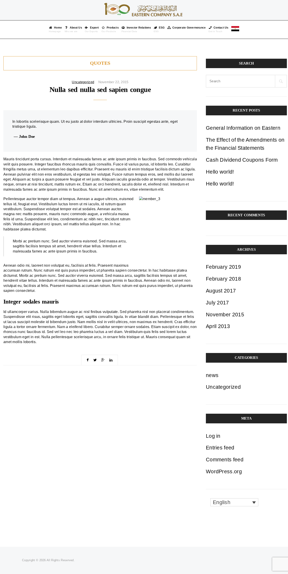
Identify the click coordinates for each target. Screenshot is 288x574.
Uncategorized (83, 82)
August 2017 (221, 291)
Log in (213, 436)
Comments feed (224, 459)
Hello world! (220, 172)
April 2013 (218, 326)
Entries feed (220, 448)
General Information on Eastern (243, 128)
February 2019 (223, 267)
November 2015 (225, 314)
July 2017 (217, 303)
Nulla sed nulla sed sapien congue (100, 89)
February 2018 (223, 279)
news (212, 375)
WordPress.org (224, 471)
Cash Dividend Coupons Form (242, 160)
